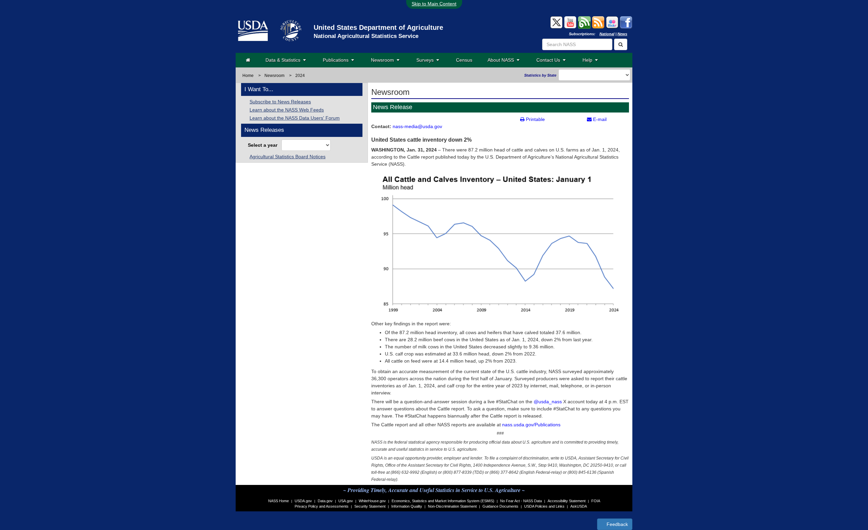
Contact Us (549, 60)
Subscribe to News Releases (280, 101)
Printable (535, 119)
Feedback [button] (616, 524)
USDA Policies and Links (544, 506)
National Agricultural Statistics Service (366, 36)
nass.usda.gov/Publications (531, 424)
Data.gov (325, 501)
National (606, 34)
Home (248, 75)
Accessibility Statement (567, 501)
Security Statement (370, 506)
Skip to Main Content (434, 3)
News (622, 34)
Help (589, 60)
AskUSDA (578, 506)
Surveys (426, 60)
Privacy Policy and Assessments (322, 506)
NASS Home (278, 501)
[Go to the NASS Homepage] (248, 60)
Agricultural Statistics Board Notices (288, 156)
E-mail (599, 119)
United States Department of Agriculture (378, 27)
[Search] (620, 44)
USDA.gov (303, 501)
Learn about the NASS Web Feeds (287, 110)
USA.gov (345, 501)
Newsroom (384, 60)
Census (464, 60)
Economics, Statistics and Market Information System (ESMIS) (443, 501)
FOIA (595, 501)
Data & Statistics (284, 60)
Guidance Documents (500, 506)
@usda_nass (548, 401)
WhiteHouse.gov (372, 501)
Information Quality (406, 506)
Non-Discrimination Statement (452, 506)
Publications (337, 60)
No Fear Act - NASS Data (521, 501)
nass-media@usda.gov (417, 126)
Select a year (264, 145)
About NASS (502, 60)
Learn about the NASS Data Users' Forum (295, 118)
